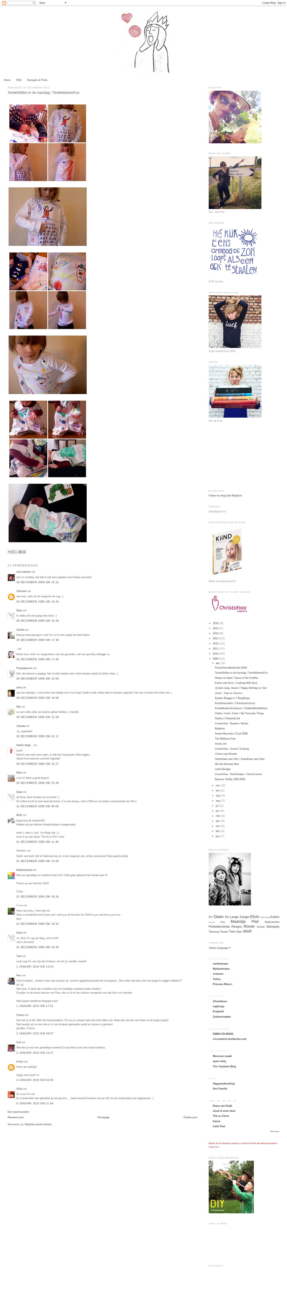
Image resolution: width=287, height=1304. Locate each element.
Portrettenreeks (219, 926)
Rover (249, 926)
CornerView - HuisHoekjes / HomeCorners (238, 774)
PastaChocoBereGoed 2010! (231, 667)
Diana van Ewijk (222, 1105)
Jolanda (20, 726)
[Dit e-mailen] (9, 552)
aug (218, 800)
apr (218, 820)
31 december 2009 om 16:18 (37, 896)
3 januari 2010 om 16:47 (34, 1052)
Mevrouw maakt (222, 1056)
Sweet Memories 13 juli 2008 (231, 733)
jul (217, 805)
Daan (19, 610)
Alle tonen (274, 1131)
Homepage (103, 1117)
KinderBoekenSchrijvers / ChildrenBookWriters (241, 708)
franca (216, 1121)
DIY (211, 917)
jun (218, 810)
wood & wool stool (224, 1110)
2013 (216, 638)
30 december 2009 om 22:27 (37, 763)
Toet (18, 956)
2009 (216, 658)
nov (218, 785)
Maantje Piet (245, 921)
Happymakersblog (224, 1083)
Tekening (214, 931)
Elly (18, 706)
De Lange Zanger (237, 917)
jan (218, 836)
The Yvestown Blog (224, 1066)
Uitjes (239, 931)
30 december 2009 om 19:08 (37, 697)
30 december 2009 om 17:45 (37, 659)
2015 (216, 628)
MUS (19, 815)
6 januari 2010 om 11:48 (34, 1103)
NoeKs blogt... (24, 745)
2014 (216, 633)
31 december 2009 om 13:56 (37, 861)
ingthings (218, 1006)
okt (218, 790)
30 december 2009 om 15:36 (37, 620)
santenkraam (220, 963)
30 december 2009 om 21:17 (37, 736)
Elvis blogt (265, 917)
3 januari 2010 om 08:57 (34, 1033)
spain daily (219, 1061)
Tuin (232, 931)
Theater (224, 931)
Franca (20, 1014)
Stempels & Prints (37, 80)
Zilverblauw (220, 1001)
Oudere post (190, 1117)
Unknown (21, 591)
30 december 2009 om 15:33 (37, 601)
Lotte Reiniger (223, 769)
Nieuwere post (16, 1117)
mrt (218, 826)
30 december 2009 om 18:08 (37, 678)
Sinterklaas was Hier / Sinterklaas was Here (240, 758)
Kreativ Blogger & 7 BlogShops (232, 698)
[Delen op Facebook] (20, 552)
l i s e (19, 905)
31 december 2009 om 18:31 (37, 923)
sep (218, 795)
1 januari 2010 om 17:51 (34, 1006)
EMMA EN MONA (223, 1033)
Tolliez (217, 979)
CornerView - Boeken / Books (231, 723)
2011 (216, 648)
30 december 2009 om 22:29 (37, 782)
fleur (18, 975)
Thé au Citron (221, 1115)
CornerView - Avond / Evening (232, 748)
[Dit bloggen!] (13, 552)
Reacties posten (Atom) (38, 1124)
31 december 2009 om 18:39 (37, 947)
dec (218, 663)
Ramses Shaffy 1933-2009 (230, 779)
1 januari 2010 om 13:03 (34, 966)
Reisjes (236, 926)
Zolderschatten (222, 1016)
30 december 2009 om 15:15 (37, 582)
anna (19, 687)
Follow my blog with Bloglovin (225, 495)
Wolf (247, 931)
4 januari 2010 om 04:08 (34, 1080)
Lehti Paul (219, 1126)
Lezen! (212, 922)
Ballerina (220, 728)
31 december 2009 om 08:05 (37, 806)
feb (218, 831)
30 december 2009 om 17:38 (37, 640)
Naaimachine (272, 921)
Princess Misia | (222, 984)
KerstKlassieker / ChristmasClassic (235, 703)
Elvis (254, 916)
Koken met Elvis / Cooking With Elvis (236, 682)
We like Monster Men (227, 764)
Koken (274, 917)
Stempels (272, 926)
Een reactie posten (18, 1111)
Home (7, 80)
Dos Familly (220, 1088)
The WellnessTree (225, 738)
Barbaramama (24, 869)
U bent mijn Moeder (226, 753)
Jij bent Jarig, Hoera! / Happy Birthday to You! (241, 688)
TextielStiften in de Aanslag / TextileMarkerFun (241, 672)
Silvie (19, 1088)
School (261, 926)
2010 (216, 653)
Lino (222, 921)
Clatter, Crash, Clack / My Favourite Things (239, 713)
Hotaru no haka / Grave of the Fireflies (236, 677)
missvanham (23, 571)
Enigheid (218, 1011)
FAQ (18, 80)
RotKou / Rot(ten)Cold (227, 718)
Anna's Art (220, 743)
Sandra (20, 629)
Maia (19, 772)
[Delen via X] (17, 552)
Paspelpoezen (24, 668)
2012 (216, 643)
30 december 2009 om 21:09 (37, 717)
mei (218, 815)
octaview (218, 973)
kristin (19, 1061)
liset (18, 1042)
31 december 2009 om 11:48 (37, 841)
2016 (216, 623)
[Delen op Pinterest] (24, 552)
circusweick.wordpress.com (230, 1038)
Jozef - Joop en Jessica (228, 693)
